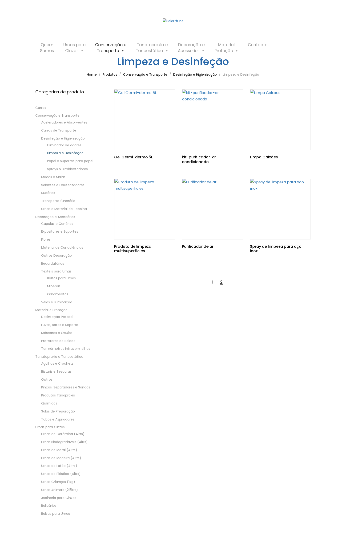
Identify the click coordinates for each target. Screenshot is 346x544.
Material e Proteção (51, 310)
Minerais (53, 286)
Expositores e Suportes (59, 231)
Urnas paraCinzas (74, 48)
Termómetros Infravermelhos (65, 348)
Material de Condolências (62, 247)
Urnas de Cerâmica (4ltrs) (62, 434)
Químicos (49, 403)
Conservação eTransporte (110, 48)
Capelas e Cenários (57, 223)
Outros (46, 379)
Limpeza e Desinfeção (65, 153)
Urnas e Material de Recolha (64, 208)
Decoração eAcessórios (191, 48)
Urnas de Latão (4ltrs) (59, 465)
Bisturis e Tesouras (56, 371)
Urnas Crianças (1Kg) (58, 481)
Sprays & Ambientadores (67, 169)
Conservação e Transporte (57, 115)
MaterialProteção (224, 48)
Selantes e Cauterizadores (62, 185)
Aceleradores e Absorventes (64, 122)
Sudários (48, 192)
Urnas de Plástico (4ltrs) (61, 473)
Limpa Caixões (264, 157)
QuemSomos (47, 48)
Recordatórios (52, 263)
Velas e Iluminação (56, 302)
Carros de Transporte (58, 130)
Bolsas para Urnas (61, 278)
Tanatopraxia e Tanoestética (59, 356)
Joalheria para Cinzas (58, 497)
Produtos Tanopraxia (58, 395)
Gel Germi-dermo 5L (133, 157)
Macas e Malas (53, 177)
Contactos (259, 45)
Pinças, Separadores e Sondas (65, 387)
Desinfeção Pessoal (57, 316)
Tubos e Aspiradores (57, 419)
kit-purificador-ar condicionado (199, 159)
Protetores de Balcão (58, 340)
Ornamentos (57, 294)
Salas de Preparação (58, 411)
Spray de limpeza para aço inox (276, 249)
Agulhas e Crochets (57, 363)
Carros (40, 107)
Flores (46, 239)
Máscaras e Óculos (56, 332)
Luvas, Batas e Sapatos (60, 324)
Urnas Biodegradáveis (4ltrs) (64, 442)
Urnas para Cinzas (50, 427)
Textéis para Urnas (56, 271)
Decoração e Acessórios (55, 216)
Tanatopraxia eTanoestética (152, 48)
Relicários (48, 505)
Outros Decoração (56, 255)
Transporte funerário (58, 200)
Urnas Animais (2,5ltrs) (59, 489)
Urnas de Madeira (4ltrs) (61, 458)
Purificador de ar (197, 246)
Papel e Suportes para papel (70, 161)
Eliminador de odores (64, 145)
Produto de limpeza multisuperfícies (132, 249)
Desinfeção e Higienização (63, 138)
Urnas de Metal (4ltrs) (59, 450)
